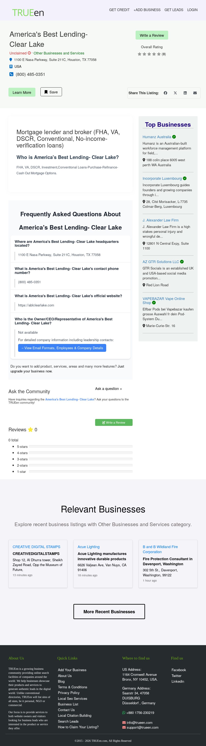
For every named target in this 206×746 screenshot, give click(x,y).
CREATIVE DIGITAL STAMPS (36, 546)
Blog (61, 681)
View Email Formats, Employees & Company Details (62, 347)
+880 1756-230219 (139, 712)
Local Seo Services (72, 698)
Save (52, 91)
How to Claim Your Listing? (78, 726)
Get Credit (119, 9)
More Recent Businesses (109, 611)
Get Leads (174, 9)
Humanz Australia (157, 136)
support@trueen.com (143, 727)
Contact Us (66, 709)
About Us (65, 675)
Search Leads (68, 721)
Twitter (176, 675)
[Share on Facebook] (165, 93)
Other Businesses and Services (59, 52)
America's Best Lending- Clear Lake (69, 399)
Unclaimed (19, 53)
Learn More (22, 92)
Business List (68, 703)
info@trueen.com (139, 722)
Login (192, 9)
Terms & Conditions (72, 686)
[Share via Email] (195, 93)
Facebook (179, 669)
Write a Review (152, 35)
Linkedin (178, 681)
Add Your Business (72, 669)
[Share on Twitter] (175, 93)
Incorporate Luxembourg (163, 178)
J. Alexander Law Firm (161, 220)
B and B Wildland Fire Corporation (160, 549)
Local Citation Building (74, 715)
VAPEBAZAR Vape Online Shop (164, 300)
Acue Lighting (89, 546)
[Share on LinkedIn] (185, 93)
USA (17, 66)
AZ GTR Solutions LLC (161, 261)
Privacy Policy (69, 692)
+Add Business (147, 9)
